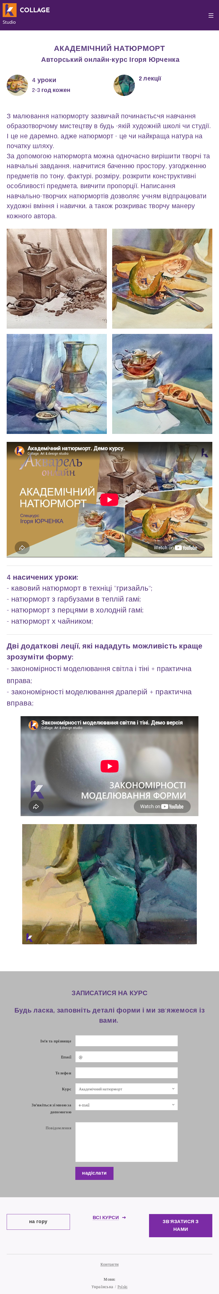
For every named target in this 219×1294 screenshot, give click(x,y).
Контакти (109, 1264)
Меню (211, 15)
